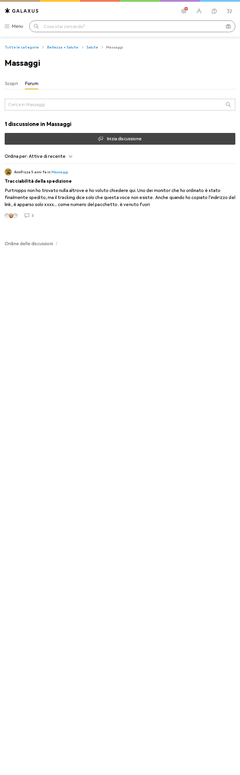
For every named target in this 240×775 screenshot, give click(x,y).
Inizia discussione (124, 139)
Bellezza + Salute (62, 47)
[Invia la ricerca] (36, 26)
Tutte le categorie (22, 47)
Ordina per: (16, 156)
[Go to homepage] (21, 10)
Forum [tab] (31, 84)
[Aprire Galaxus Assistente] (214, 11)
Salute (92, 47)
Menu (17, 26)
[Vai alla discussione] (120, 193)
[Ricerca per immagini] (228, 26)
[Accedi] (199, 11)
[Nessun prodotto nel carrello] (229, 11)
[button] (56, 243)
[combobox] (49, 156)
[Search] (228, 104)
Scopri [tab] (11, 84)
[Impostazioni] (183, 11)
